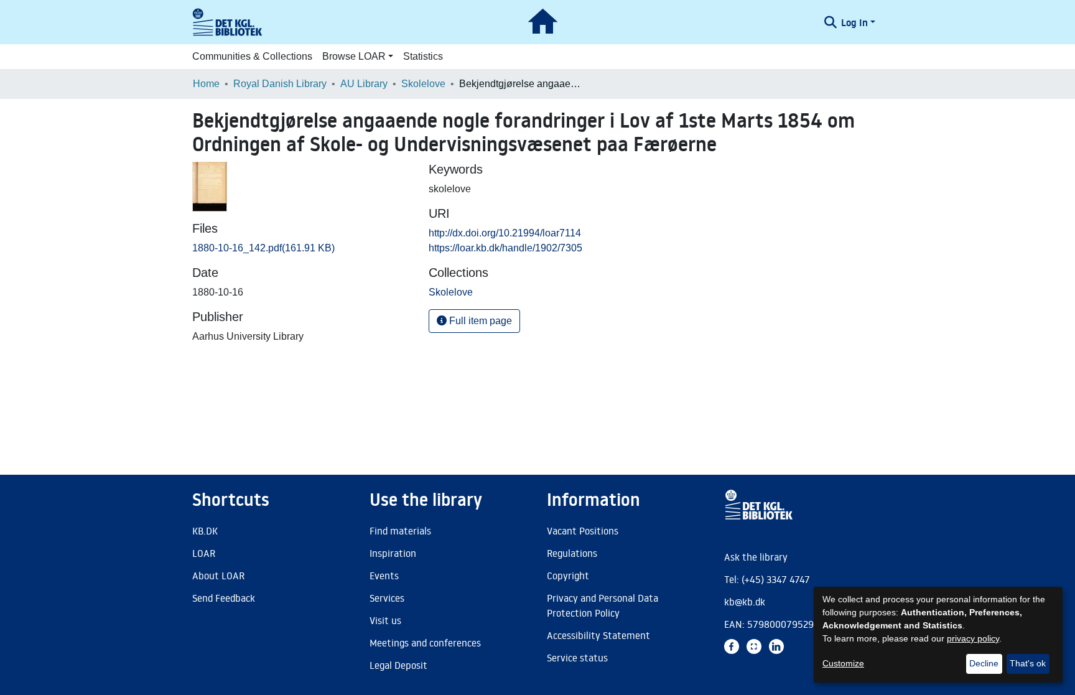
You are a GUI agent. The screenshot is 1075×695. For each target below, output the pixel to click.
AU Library (364, 83)
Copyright (568, 575)
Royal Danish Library (280, 83)
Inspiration (393, 553)
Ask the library (756, 557)
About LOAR (218, 575)
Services (387, 598)
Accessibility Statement (598, 635)
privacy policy (973, 638)
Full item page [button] (479, 320)
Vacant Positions (582, 531)
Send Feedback (223, 598)
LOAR (203, 553)
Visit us (385, 620)
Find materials (400, 531)
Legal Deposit (398, 665)
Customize (843, 663)
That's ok (1028, 663)
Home (206, 83)
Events (384, 575)
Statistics (423, 56)
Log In (854, 22)
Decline (983, 663)
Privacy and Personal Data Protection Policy (602, 605)
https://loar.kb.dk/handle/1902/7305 (505, 248)
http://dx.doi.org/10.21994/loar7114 (505, 233)
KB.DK (205, 531)
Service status (577, 657)
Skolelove (423, 83)
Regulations (572, 553)
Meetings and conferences (425, 643)
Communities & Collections (252, 56)
